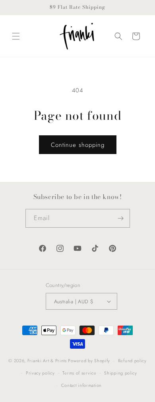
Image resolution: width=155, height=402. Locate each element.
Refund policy (132, 360)
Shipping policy (120, 373)
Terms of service (79, 373)
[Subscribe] (121, 218)
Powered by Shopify (89, 360)
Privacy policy (40, 373)
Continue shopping (78, 145)
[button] (16, 36)
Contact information (81, 385)
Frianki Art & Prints (47, 360)
